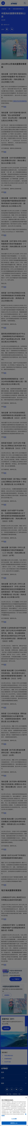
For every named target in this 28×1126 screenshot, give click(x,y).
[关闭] (26, 1097)
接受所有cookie (14, 1123)
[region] (14, 1110)
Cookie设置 (14, 1118)
